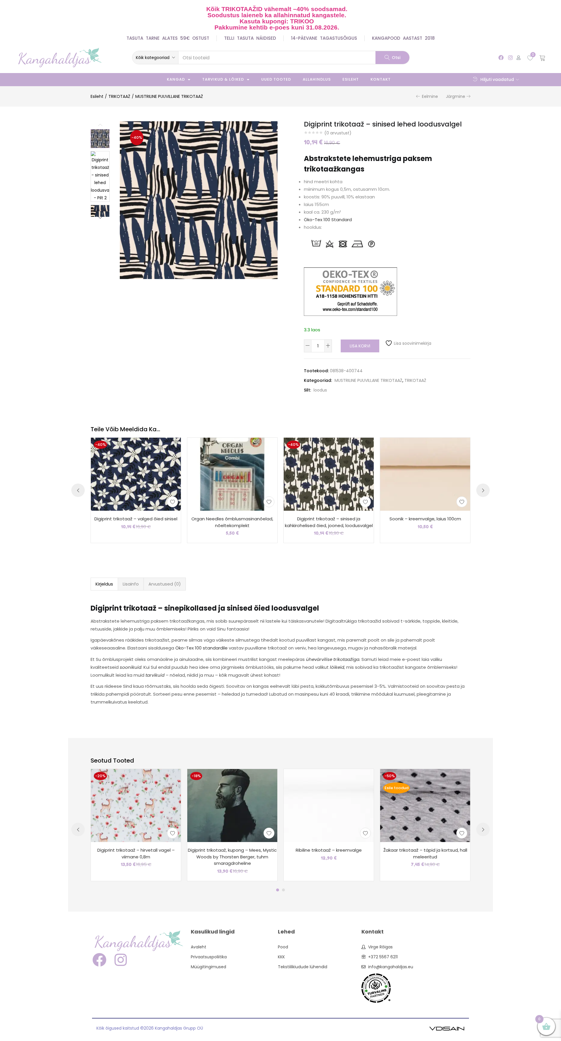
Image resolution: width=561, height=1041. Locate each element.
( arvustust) (338, 133)
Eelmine (430, 96)
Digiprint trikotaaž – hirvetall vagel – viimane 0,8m (136, 853)
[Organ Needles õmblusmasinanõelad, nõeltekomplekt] (232, 474)
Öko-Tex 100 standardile (201, 648)
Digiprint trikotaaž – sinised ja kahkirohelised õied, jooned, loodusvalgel (329, 522)
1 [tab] (277, 889)
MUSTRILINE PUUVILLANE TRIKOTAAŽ (169, 96)
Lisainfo (131, 584)
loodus (320, 390)
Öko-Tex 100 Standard (328, 219)
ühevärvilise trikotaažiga (332, 659)
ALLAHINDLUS (317, 79)
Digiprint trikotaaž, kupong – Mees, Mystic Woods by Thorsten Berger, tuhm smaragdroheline (232, 856)
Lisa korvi (360, 346)
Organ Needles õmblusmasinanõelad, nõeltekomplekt (232, 522)
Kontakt (380, 79)
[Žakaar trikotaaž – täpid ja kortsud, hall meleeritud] (425, 805)
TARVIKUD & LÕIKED (223, 79)
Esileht (350, 79)
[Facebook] (501, 57)
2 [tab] (283, 889)
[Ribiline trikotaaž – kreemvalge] (329, 805)
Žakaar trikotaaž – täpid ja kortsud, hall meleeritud (425, 853)
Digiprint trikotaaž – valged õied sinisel (135, 519)
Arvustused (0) (164, 584)
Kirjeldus (104, 584)
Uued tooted (276, 79)
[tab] (104, 584)
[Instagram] (510, 57)
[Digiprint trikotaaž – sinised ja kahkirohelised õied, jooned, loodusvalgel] (329, 474)
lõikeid (337, 667)
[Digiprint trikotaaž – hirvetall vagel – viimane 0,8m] (136, 805)
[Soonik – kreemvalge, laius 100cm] (425, 474)
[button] (155, 57)
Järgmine (455, 96)
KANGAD (176, 79)
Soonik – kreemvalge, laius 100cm (425, 519)
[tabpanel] (136, 825)
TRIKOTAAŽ (119, 96)
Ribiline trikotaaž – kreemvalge (329, 850)
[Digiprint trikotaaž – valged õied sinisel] (136, 474)
